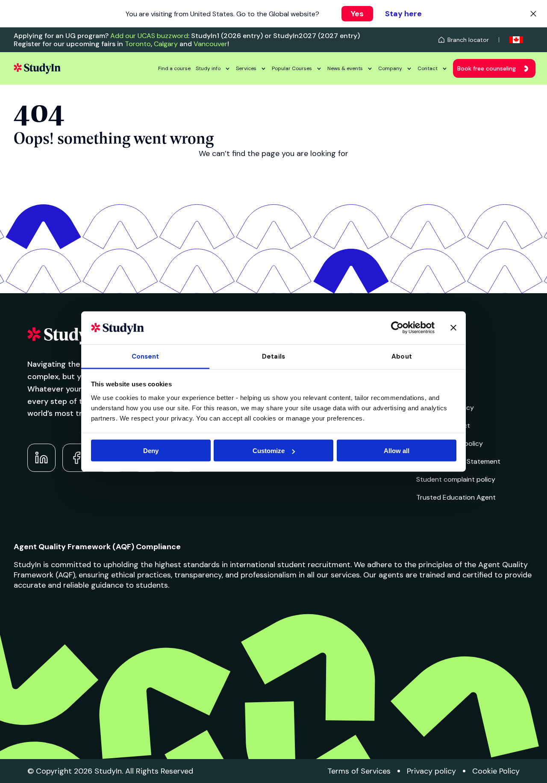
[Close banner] (453, 328)
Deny (151, 450)
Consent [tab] (145, 356)
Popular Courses (292, 68)
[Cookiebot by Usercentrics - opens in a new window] (397, 327)
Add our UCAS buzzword (149, 35)
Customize (269, 450)
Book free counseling (486, 68)
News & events (345, 68)
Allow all (396, 450)
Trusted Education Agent (456, 497)
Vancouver (210, 43)
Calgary (166, 43)
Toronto (138, 43)
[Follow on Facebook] (76, 458)
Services (246, 68)
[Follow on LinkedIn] (41, 458)
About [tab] (401, 356)
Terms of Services (359, 771)
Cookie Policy (496, 771)
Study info (208, 68)
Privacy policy (431, 771)
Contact (428, 68)
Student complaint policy (455, 479)
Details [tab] (273, 356)
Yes (357, 14)
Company (390, 68)
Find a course (174, 68)
